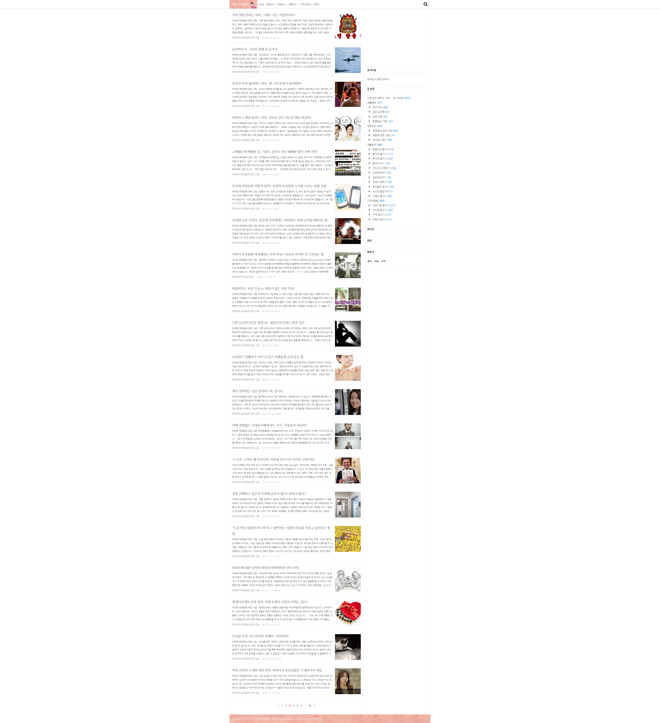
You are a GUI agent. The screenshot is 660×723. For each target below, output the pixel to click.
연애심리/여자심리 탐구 (243, 277)
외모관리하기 (382, 177)
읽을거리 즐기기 (383, 149)
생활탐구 (375, 144)
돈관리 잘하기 (382, 182)
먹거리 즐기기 (383, 158)
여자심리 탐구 (382, 139)
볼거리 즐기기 (383, 154)
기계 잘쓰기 (382, 214)
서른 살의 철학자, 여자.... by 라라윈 (389, 98)
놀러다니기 (381, 163)
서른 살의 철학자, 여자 (243, 4)
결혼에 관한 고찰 (384, 135)
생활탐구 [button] (293, 4)
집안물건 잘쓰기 (383, 186)
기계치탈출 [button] (305, 4)
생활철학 (375, 102)
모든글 (261, 4)
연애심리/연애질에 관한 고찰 (245, 37)
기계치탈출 (376, 200)
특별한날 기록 (383, 121)
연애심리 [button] (281, 4)
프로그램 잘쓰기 (384, 205)
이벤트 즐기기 (382, 196)
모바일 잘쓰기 (383, 210)
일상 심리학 (381, 111)
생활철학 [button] (270, 4)
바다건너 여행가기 (384, 168)
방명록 (316, 4)
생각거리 (380, 107)
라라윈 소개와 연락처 (378, 79)
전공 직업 (380, 116)
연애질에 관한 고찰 (385, 130)
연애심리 (375, 126)
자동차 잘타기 (382, 219)
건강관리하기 (382, 172)
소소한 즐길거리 (383, 191)
